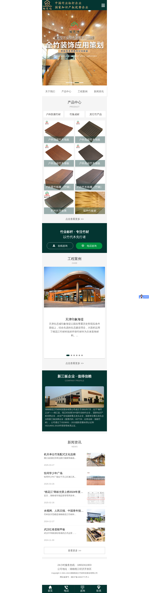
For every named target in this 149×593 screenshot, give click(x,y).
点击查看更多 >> (74, 219)
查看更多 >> (74, 550)
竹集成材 (74, 114)
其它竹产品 (96, 114)
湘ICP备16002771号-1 (80, 577)
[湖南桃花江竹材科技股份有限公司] (74, 5)
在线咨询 (63, 245)
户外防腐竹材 (53, 114)
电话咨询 (92, 245)
